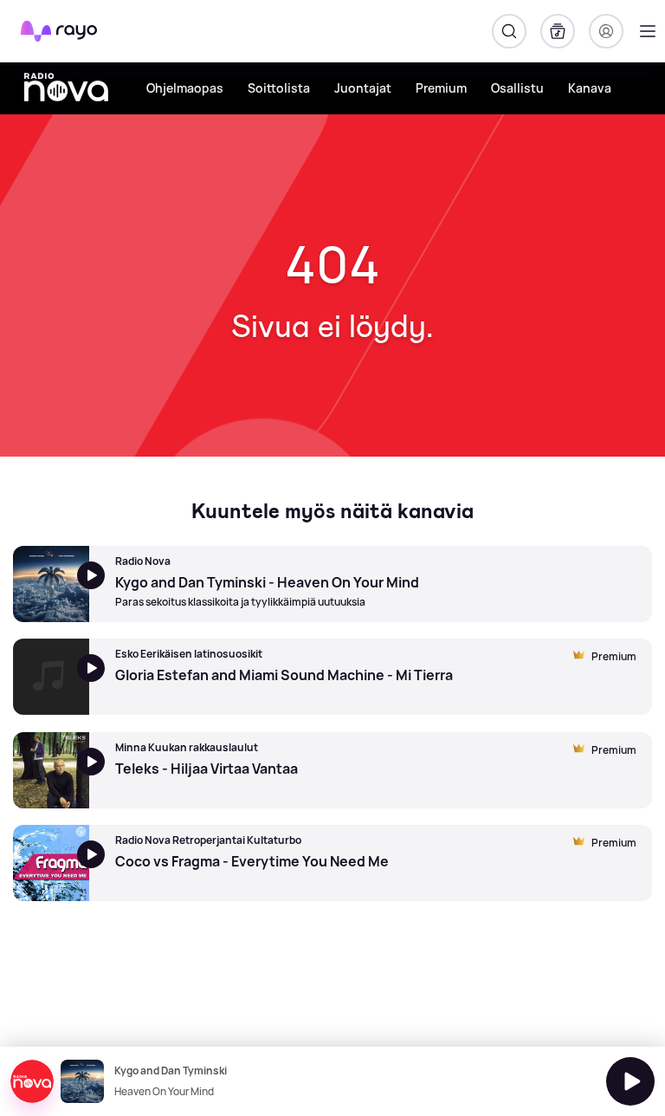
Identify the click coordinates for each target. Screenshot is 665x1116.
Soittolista (279, 88)
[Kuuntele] (630, 1081)
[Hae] (509, 31)
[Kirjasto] (557, 31)
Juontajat (362, 88)
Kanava (589, 88)
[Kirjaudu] (606, 31)
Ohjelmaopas (184, 88)
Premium (441, 88)
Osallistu (517, 88)
